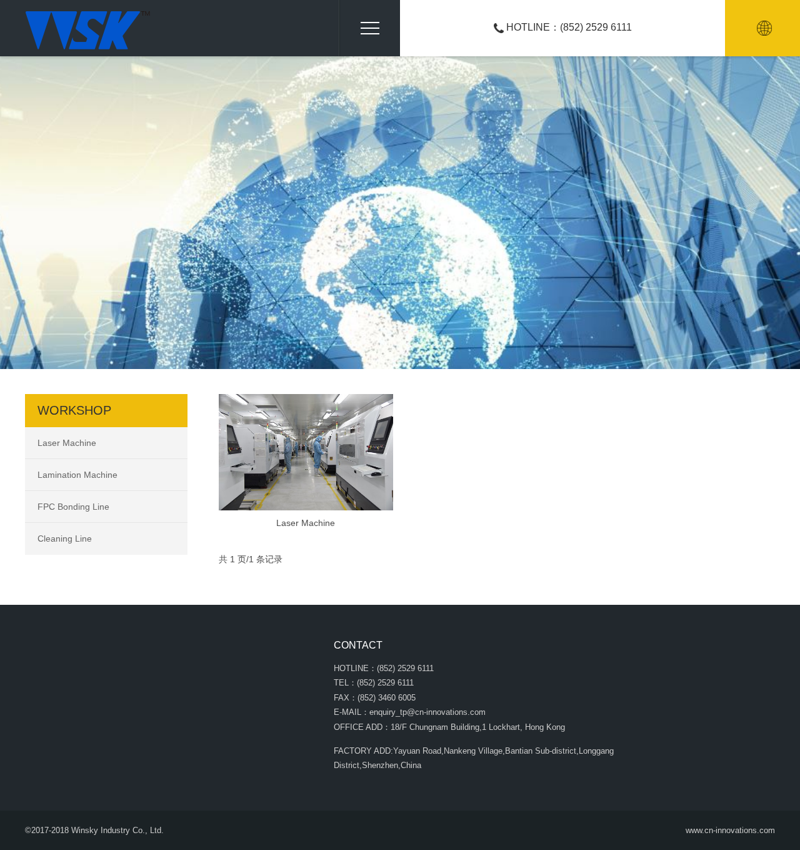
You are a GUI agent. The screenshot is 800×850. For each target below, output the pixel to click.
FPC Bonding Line (73, 507)
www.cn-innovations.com (730, 830)
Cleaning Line (65, 539)
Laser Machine (305, 523)
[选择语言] (764, 28)
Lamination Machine (78, 475)
